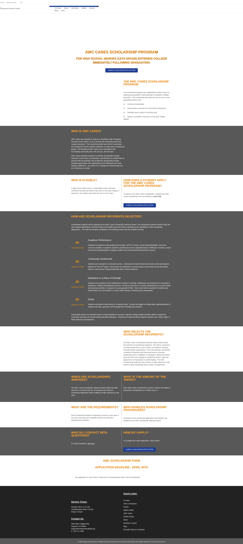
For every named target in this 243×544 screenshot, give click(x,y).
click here (90, 444)
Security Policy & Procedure (134, 530)
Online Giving (128, 517)
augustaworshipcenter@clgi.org (83, 529)
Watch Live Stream (11, 2)
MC (21, 2)
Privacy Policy (122, 541)
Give (63, 10)
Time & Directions (130, 504)
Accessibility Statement (143, 541)
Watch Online (128, 510)
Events (92, 8)
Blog (56, 10)
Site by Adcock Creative (158, 541)
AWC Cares (127, 513)
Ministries (75, 8)
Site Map (113, 541)
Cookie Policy (131, 541)
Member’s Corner (130, 523)
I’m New (126, 500)
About (125, 520)
